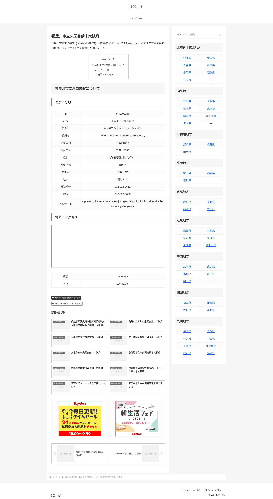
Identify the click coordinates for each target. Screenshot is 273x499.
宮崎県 (211, 338)
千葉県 (211, 101)
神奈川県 (211, 116)
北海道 (187, 58)
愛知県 (211, 202)
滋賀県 (187, 230)
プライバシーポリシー (213, 490)
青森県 (187, 65)
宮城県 (187, 79)
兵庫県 (211, 230)
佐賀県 (187, 338)
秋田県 (211, 58)
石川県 (187, 180)
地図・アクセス (105, 74)
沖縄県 (211, 353)
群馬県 (187, 116)
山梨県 (187, 152)
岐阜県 (187, 202)
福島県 (211, 72)
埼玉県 (187, 123)
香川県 (187, 310)
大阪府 (187, 245)
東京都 (211, 108)
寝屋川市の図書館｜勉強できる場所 (68, 304)
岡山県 (187, 281)
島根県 (187, 274)
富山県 (187, 173)
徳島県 (187, 302)
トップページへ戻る (191, 490)
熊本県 (187, 353)
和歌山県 (211, 245)
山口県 (211, 274)
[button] (220, 34)
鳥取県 (187, 266)
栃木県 (187, 108)
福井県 (211, 173)
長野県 (211, 144)
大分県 (211, 331)
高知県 (211, 310)
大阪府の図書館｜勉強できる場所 (67, 298)
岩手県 (187, 72)
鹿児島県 (211, 346)
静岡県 (187, 209)
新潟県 (187, 144)
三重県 (211, 209)
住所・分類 (103, 69)
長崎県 (187, 346)
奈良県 (211, 238)
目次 (104, 58)
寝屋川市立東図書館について (109, 65)
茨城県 (187, 101)
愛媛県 (211, 302)
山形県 (211, 65)
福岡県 (187, 331)
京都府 (187, 238)
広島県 (211, 266)
